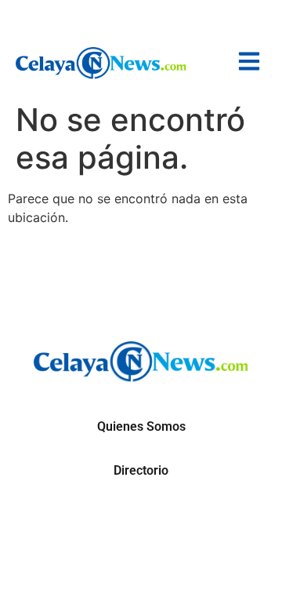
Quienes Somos (141, 426)
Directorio (141, 470)
